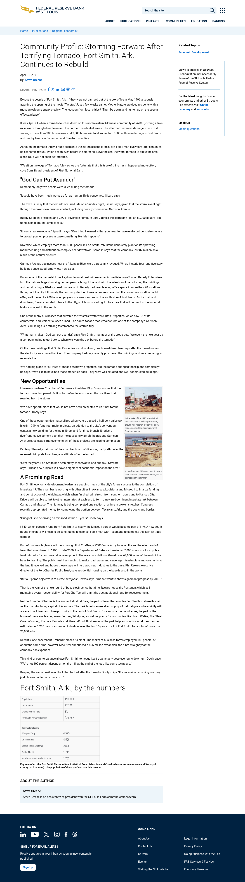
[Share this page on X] (53, 89)
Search (212, 10)
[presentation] (110, 22)
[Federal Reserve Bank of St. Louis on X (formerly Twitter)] (46, 836)
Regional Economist (64, 31)
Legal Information (195, 838)
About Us (144, 838)
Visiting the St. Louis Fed (153, 869)
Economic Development (193, 52)
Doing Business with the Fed (202, 854)
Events (142, 861)
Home (24, 31)
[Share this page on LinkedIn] (57, 89)
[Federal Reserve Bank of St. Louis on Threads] (74, 836)
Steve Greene (34, 80)
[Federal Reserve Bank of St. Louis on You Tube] (35, 836)
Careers (143, 854)
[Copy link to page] (73, 89)
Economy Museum (196, 869)
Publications (40, 31)
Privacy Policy (193, 846)
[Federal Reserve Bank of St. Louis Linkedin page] (23, 836)
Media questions (188, 129)
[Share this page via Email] (62, 89)
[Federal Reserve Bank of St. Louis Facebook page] (66, 836)
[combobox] (175, 10)
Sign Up (28, 867)
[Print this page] (67, 89)
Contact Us (145, 846)
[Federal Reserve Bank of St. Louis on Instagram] (57, 836)
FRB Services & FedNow (199, 861)
